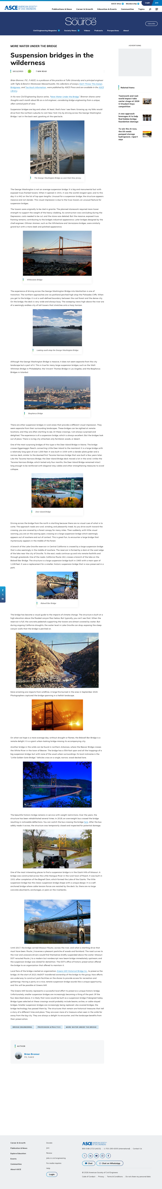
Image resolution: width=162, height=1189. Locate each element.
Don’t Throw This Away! (90, 84)
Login (52, 1174)
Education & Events (107, 9)
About (126, 30)
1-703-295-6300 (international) (117, 1148)
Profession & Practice (49, 1027)
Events (13, 1159)
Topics (141, 9)
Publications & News (62, 9)
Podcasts (98, 30)
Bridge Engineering (22, 1027)
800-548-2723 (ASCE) (91, 1148)
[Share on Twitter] (3, 594)
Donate (49, 1143)
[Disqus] (81, 1098)
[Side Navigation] (156, 9)
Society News (70, 30)
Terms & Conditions (115, 1176)
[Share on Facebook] (3, 590)
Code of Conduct (88, 1176)
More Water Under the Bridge (65, 96)
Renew (49, 1153)
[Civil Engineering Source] (81, 21)
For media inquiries (53, 1163)
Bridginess (15, 87)
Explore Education (18, 1153)
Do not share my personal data (138, 1176)
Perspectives (113, 30)
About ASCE (15, 1169)
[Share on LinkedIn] (3, 599)
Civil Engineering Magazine (45, 30)
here (86, 822)
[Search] (149, 9)
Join (47, 1148)
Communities (127, 9)
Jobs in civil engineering (56, 1158)
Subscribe (151, 24)
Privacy (101, 1176)
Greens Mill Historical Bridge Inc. (72, 971)
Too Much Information (35, 87)
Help (48, 1168)
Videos (87, 30)
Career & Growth (84, 9)
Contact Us (137, 1148)
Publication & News (18, 1148)
